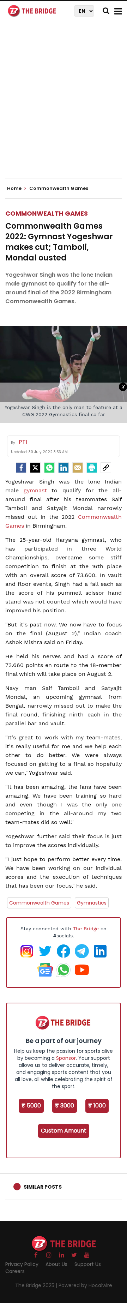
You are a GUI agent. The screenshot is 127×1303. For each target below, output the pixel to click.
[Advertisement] (63, 105)
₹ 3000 (64, 1105)
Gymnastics (92, 902)
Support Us (87, 1264)
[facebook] (21, 467)
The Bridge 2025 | (37, 1285)
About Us (56, 1264)
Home (15, 188)
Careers (15, 1271)
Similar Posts (43, 1186)
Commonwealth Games (46, 213)
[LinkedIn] (63, 467)
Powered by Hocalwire (85, 1285)
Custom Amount (63, 1131)
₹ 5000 (31, 1105)
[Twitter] (35, 467)
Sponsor (66, 1058)
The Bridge (86, 928)
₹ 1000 (97, 1105)
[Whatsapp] (49, 467)
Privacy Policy (21, 1264)
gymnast (38, 490)
